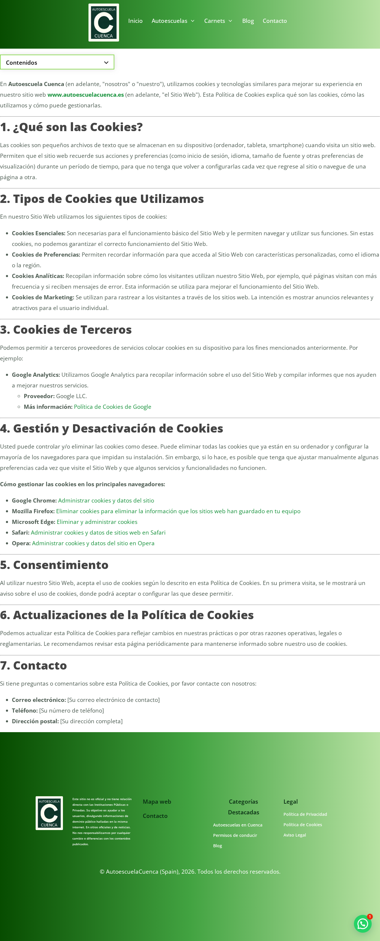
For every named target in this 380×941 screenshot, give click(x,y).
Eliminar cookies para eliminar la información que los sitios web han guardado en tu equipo (178, 511)
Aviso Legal (295, 835)
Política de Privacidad (305, 814)
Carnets (214, 21)
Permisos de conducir (235, 835)
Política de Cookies (303, 824)
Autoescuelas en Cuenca (237, 825)
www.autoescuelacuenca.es (86, 94)
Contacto (275, 21)
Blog (248, 21)
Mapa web (157, 801)
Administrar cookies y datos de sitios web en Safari (98, 532)
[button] (363, 924)
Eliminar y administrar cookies (97, 522)
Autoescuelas (169, 21)
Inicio (135, 21)
